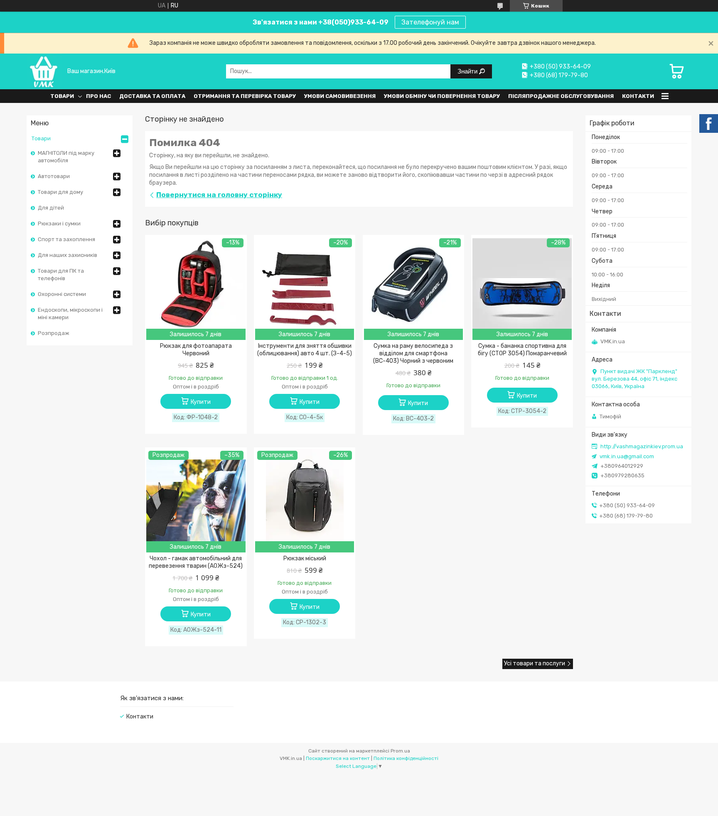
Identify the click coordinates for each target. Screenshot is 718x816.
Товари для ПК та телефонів (61, 274)
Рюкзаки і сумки (59, 223)
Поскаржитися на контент (338, 758)
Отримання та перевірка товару (245, 96)
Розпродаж (53, 333)
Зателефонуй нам (430, 22)
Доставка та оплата (152, 96)
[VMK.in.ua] (44, 71)
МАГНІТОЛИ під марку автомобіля (66, 157)
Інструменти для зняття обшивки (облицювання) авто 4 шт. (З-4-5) (304, 349)
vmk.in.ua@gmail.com (627, 456)
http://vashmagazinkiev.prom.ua (641, 446)
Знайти (468, 71)
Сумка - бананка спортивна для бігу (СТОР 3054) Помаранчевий (522, 349)
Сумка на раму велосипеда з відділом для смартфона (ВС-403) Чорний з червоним (413, 353)
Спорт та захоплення (66, 239)
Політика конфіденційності (406, 758)
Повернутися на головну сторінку (219, 195)
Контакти (638, 96)
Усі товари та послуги (534, 663)
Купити (201, 402)
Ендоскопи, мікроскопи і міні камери (70, 313)
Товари (62, 96)
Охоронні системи (62, 294)
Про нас (98, 96)
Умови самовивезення (340, 96)
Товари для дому (60, 192)
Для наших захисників (67, 255)
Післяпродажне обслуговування (561, 96)
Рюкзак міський (304, 558)
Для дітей (51, 208)
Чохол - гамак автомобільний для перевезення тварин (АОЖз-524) (196, 562)
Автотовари (54, 176)
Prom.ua (400, 751)
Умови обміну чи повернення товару (442, 96)
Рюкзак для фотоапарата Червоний (196, 349)
